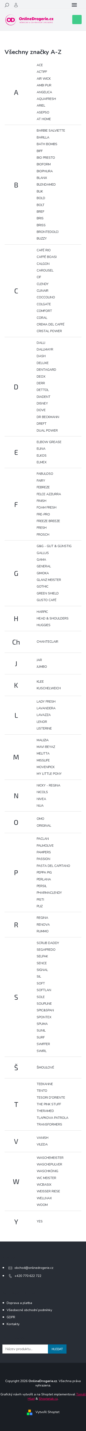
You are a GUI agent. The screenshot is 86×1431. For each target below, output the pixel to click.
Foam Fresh (46, 507)
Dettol (43, 390)
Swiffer (43, 1044)
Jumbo (42, 667)
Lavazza (44, 715)
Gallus (43, 553)
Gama (41, 559)
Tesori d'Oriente (51, 1097)
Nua (40, 805)
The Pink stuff (49, 1104)
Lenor (42, 722)
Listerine (44, 728)
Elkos (42, 455)
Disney (42, 403)
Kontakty (13, 1324)
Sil (39, 976)
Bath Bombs (47, 144)
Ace (40, 65)
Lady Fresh (46, 701)
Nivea (41, 799)
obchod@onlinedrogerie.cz (33, 1268)
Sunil (41, 1030)
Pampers (44, 852)
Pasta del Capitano (53, 866)
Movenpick (46, 767)
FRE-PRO (43, 514)
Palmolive (45, 845)
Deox (41, 376)
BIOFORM (44, 164)
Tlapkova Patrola (52, 1118)
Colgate (44, 304)
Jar (39, 660)
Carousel (45, 270)
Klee (40, 681)
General (44, 566)
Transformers (49, 1124)
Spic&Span (45, 1010)
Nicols (42, 792)
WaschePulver (49, 1164)
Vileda (42, 1144)
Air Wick (44, 78)
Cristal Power (49, 331)
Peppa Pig (44, 872)
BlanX (42, 178)
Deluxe (43, 363)
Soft (41, 983)
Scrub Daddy (48, 943)
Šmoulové (45, 1067)
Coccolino (46, 297)
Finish (41, 501)
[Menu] (74, 5)
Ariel (41, 105)
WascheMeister (50, 1158)
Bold (41, 198)
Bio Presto (46, 158)
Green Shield (48, 593)
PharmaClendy (49, 893)
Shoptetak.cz (48, 1399)
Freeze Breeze (48, 521)
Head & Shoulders (53, 618)
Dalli (41, 343)
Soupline (44, 1003)
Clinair (42, 290)
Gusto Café (46, 600)
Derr (41, 383)
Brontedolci (47, 232)
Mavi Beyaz (46, 747)
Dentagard (46, 370)
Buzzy (42, 238)
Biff (40, 151)
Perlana (44, 879)
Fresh (42, 528)
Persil (42, 886)
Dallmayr (45, 349)
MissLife (43, 760)
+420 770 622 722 (27, 1276)
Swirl (42, 1051)
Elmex (42, 462)
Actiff (42, 72)
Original (44, 825)
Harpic (42, 612)
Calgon (43, 264)
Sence (42, 963)
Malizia (43, 740)
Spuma (42, 1024)
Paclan (43, 839)
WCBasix (44, 1184)
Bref (40, 211)
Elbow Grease (49, 442)
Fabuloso (45, 474)
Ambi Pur (44, 85)
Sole (41, 997)
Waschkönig (47, 1171)
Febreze (43, 487)
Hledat (57, 1349)
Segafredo (46, 949)
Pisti (40, 899)
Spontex (44, 1017)
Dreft (42, 423)
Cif (39, 277)
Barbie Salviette (51, 130)
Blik (40, 191)
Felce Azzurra (49, 494)
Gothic (42, 586)
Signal (42, 970)
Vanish (42, 1138)
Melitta (43, 753)
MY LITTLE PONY (49, 774)
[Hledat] (6, 5)
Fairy (41, 480)
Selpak (42, 956)
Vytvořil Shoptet (47, 1412)
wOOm (42, 1205)
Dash (41, 356)
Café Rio (44, 250)
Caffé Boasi (47, 257)
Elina (41, 449)
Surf (41, 1037)
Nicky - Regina (48, 785)
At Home (44, 119)
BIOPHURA (45, 171)
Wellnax (44, 1198)
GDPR (11, 1317)
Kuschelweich (49, 688)
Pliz (40, 906)
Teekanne (45, 1084)
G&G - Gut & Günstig (54, 546)
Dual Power (47, 430)
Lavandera (46, 708)
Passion (43, 859)
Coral (42, 318)
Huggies (43, 625)
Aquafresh (46, 99)
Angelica (44, 92)
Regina (42, 918)
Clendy (43, 284)
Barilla (43, 137)
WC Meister (46, 1178)
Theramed (45, 1111)
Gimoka (43, 573)
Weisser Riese (48, 1191)
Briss (41, 225)
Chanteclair (47, 641)
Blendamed (46, 184)
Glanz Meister (49, 580)
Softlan (44, 990)
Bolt (40, 205)
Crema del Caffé (50, 324)
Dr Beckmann (48, 417)
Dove (41, 410)
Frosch (43, 534)
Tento (42, 1091)
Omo (40, 819)
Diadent (43, 397)
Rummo (43, 931)
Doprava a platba (19, 1303)
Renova (43, 924)
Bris (40, 218)
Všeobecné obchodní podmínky (29, 1310)
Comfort (44, 311)
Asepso (43, 112)
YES (40, 1221)
